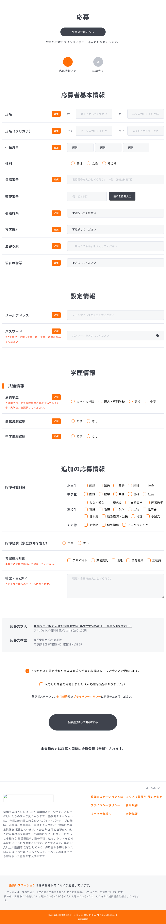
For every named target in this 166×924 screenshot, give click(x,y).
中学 (153, 401)
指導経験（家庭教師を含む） (27, 543)
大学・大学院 (85, 401)
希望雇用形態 (15, 558)
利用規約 (62, 696)
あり (79, 421)
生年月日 (12, 147)
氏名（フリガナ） (18, 131)
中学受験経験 (15, 436)
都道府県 (12, 213)
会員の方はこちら (83, 32)
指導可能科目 (15, 487)
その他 (112, 163)
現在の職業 (13, 262)
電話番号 (12, 179)
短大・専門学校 (114, 401)
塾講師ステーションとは (106, 797)
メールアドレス (17, 315)
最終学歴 (12, 397)
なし (95, 421)
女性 (95, 163)
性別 (8, 163)
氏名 (8, 114)
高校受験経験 (15, 421)
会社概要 (132, 814)
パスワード (13, 331)
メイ (121, 131)
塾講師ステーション (22, 885)
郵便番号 (12, 196)
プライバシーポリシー (87, 696)
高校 (137, 401)
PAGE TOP (155, 787)
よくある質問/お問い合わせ (144, 797)
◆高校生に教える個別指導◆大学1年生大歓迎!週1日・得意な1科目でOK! (83, 626)
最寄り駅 (12, 246)
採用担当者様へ (100, 814)
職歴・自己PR (16, 578)
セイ (70, 131)
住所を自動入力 (122, 196)
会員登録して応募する (83, 722)
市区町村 (12, 229)
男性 (79, 163)
